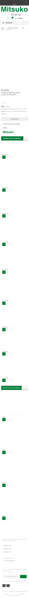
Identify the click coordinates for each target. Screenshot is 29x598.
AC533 (4, 417)
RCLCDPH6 (5, 242)
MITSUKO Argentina (13, 594)
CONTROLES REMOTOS (13, 28)
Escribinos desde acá (10, 560)
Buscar (8, 18)
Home (2, 28)
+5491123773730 (7, 552)
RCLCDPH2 (5, 378)
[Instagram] (16, 1)
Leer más (4, 157)
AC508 (4, 450)
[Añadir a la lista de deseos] (2, 103)
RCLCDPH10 (5, 154)
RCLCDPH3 (5, 351)
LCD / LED (23, 109)
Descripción (14, 119)
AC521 (4, 515)
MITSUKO (19, 111)
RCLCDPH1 (5, 327)
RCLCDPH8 (5, 300)
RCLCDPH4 (5, 213)
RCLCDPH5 (5, 187)
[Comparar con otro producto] (6, 103)
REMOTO (3, 113)
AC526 (4, 483)
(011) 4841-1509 (7, 548)
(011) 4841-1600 (7, 545)
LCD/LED (13, 111)
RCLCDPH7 (5, 269)
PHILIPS (24, 111)
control (8, 111)
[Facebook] (12, 1)
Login (14, 4)
